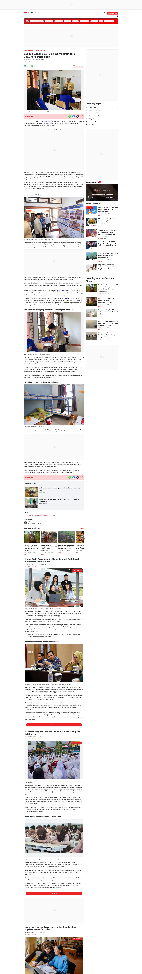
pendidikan (64, 291)
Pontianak (27, 121)
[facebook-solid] (73, 116)
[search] (105, 13)
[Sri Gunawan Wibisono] (25, 522)
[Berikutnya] (85, 614)
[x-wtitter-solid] (77, 116)
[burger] (117, 16)
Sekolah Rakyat (46, 121)
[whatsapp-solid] (69, 116)
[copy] (81, 116)
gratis (67, 298)
